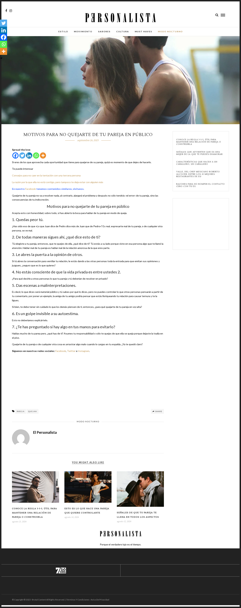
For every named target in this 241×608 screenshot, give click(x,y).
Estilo (63, 31)
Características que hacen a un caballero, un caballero (196, 163)
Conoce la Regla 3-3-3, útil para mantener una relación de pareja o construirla (34, 513)
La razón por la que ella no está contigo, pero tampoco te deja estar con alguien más (57, 182)
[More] (43, 155)
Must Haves (143, 31)
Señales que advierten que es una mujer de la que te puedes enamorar (199, 153)
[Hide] (1, 58)
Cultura (122, 31)
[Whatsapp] (36, 155)
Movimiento (83, 31)
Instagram (83, 350)
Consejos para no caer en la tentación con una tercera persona (46, 175)
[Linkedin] (29, 155)
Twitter (71, 350)
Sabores (104, 31)
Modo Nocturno (170, 31)
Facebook (30, 188)
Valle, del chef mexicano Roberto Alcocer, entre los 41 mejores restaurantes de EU (198, 174)
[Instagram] (10, 10)
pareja (21, 411)
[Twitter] (22, 155)
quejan (32, 411)
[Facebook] (15, 155)
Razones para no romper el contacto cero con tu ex (200, 185)
